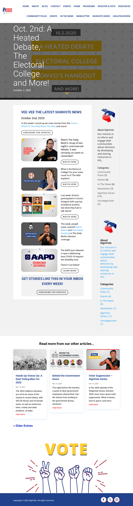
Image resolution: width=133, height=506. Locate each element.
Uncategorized (121, 16)
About (35, 6)
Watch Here (70, 162)
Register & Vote (106, 6)
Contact (55, 6)
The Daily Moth (38, 126)
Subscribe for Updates (37, 133)
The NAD (51, 126)
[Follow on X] (110, 500)
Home (26, 6)
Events (67, 6)
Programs (89, 6)
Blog (45, 6)
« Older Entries (23, 426)
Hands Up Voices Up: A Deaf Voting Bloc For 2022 (29, 379)
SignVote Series (101, 16)
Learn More (70, 271)
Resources (124, 6)
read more (20, 414)
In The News (66, 16)
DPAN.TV (25, 126)
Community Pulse (37, 16)
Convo (74, 123)
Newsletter (82, 16)
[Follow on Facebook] (104, 500)
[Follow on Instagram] (117, 500)
